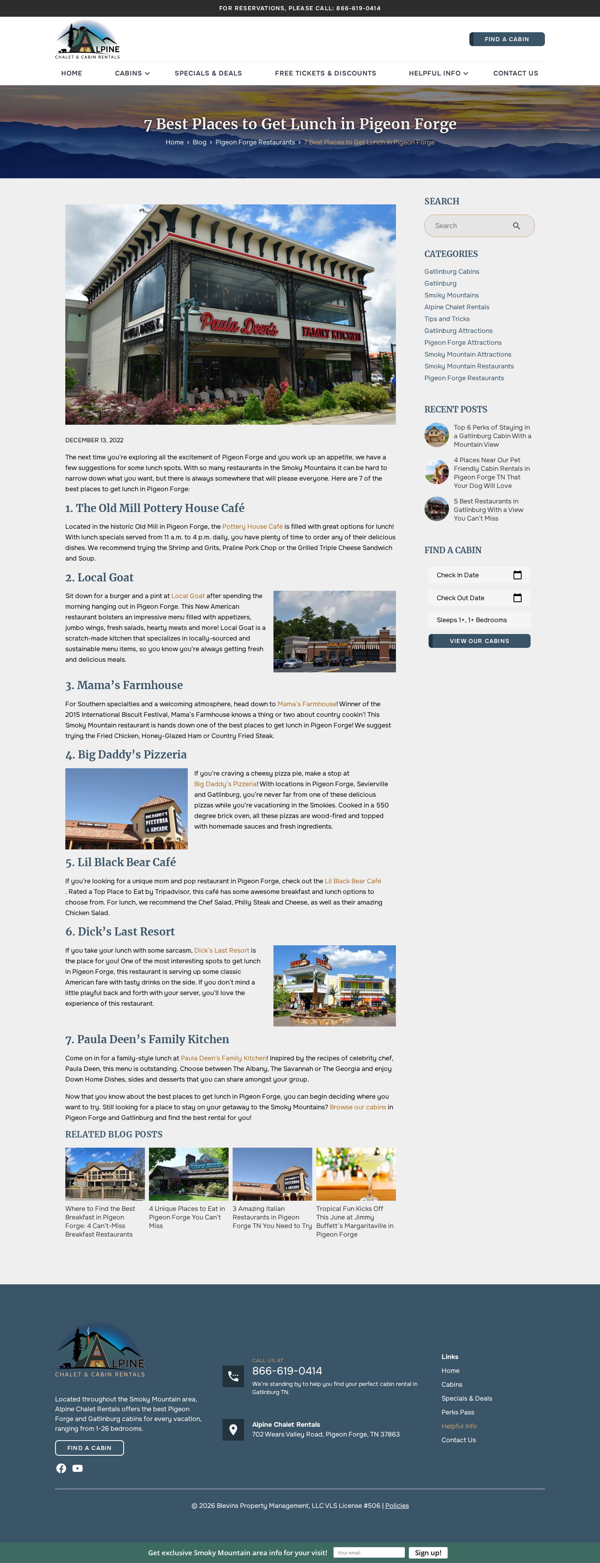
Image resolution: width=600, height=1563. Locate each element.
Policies (397, 1505)
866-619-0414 (358, 8)
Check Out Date (479, 598)
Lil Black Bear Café (353, 881)
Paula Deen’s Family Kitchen (224, 1058)
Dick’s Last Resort (221, 950)
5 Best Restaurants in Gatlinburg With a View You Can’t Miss (488, 510)
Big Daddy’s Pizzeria (225, 784)
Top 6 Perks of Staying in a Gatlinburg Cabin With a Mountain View (492, 436)
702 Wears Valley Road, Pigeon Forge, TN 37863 (326, 1434)
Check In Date (479, 575)
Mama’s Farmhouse (307, 704)
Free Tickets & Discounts (326, 73)
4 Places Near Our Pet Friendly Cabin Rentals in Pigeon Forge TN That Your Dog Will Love (492, 473)
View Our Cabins (479, 641)
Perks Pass (458, 1412)
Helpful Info (435, 73)
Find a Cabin (89, 1448)
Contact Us (516, 73)
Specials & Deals (208, 73)
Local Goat (188, 596)
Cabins (128, 73)
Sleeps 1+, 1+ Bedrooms (472, 620)
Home (71, 73)
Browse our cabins (358, 1107)
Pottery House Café (252, 526)
